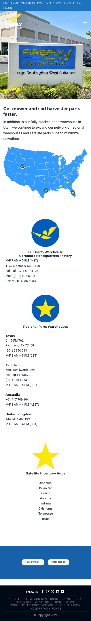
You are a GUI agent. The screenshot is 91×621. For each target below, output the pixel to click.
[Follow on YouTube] (62, 592)
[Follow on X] (52, 592)
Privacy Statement (27, 602)
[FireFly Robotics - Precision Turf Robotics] (25, 21)
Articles (15, 598)
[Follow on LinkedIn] (57, 592)
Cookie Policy (71, 598)
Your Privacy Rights (46, 608)
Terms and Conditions (41, 598)
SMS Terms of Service (61, 602)
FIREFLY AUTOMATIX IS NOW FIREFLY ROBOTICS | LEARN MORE (43, 5)
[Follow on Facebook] (42, 592)
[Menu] (85, 21)
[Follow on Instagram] (47, 592)
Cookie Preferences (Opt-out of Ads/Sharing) (45, 605)
